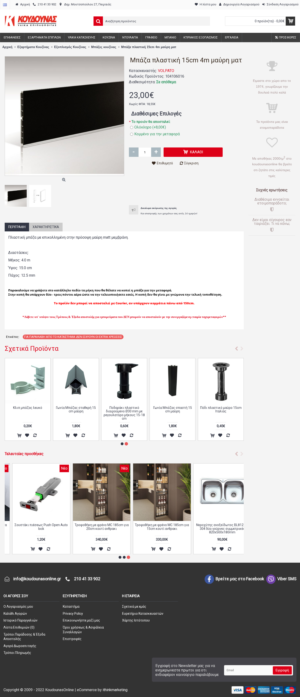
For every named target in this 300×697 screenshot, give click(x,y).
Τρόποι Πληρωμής (17, 653)
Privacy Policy (73, 613)
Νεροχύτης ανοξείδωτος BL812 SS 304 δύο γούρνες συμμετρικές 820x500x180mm (215, 528)
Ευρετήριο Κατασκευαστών (142, 613)
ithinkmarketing (115, 690)
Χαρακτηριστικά (46, 227)
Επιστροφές (72, 639)
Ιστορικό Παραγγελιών (21, 620)
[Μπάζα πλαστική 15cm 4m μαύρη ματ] (64, 116)
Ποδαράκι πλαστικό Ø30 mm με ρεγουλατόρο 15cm (28, 409)
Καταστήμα (71, 606)
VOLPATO (166, 70)
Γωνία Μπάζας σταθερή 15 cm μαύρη (172, 409)
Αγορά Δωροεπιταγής (20, 646)
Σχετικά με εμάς (134, 606)
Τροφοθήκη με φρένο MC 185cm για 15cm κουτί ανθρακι (154, 526)
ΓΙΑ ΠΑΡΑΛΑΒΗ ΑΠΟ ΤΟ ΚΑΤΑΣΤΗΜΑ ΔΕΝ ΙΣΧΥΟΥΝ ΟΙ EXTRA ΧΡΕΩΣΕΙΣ (73, 337)
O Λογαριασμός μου (18, 606)
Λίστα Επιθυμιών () (19, 627)
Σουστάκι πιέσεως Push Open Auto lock (33, 526)
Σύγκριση (191, 163)
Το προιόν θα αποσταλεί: (150, 122)
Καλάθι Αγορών (15, 613)
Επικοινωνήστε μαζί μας (81, 620)
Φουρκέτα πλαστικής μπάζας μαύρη (76, 409)
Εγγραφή (282, 670)
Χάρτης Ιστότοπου (136, 620)
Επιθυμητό (165, 163)
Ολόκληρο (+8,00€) (150, 127)
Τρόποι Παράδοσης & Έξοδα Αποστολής (24, 637)
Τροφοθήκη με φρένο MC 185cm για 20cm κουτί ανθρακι (94, 526)
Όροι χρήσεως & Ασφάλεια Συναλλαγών (83, 629)
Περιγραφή (17, 227)
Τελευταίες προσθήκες (24, 454)
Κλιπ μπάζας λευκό (124, 408)
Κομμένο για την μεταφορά (157, 134)
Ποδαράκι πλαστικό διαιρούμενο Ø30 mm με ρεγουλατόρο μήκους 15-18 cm (220, 413)
